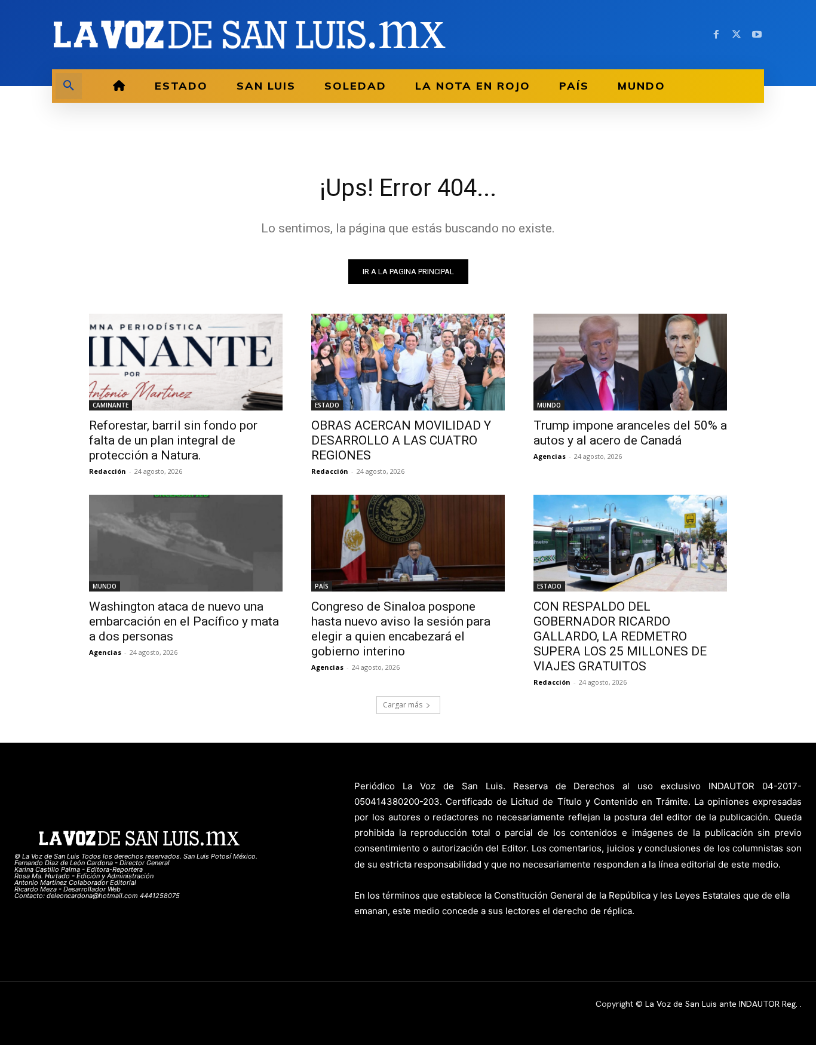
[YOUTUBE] (757, 34)
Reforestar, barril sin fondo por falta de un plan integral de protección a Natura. (173, 440)
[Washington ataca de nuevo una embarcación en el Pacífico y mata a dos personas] (186, 543)
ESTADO (327, 405)
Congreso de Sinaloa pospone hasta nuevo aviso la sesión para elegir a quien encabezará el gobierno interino (400, 628)
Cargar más (402, 705)
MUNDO (549, 405)
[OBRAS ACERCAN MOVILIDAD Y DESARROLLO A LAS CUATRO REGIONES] (408, 362)
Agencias (549, 456)
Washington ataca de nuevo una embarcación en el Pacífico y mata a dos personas (184, 621)
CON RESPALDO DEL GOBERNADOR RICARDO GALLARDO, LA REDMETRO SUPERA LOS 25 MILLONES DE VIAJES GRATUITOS (620, 636)
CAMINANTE (110, 405)
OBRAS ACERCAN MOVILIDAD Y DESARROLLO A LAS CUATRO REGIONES (401, 440)
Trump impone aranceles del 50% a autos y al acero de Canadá (630, 433)
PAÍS (322, 586)
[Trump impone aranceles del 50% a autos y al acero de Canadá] (630, 362)
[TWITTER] (736, 34)
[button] (69, 86)
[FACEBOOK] (716, 34)
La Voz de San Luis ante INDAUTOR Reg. (722, 1003)
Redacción (107, 471)
